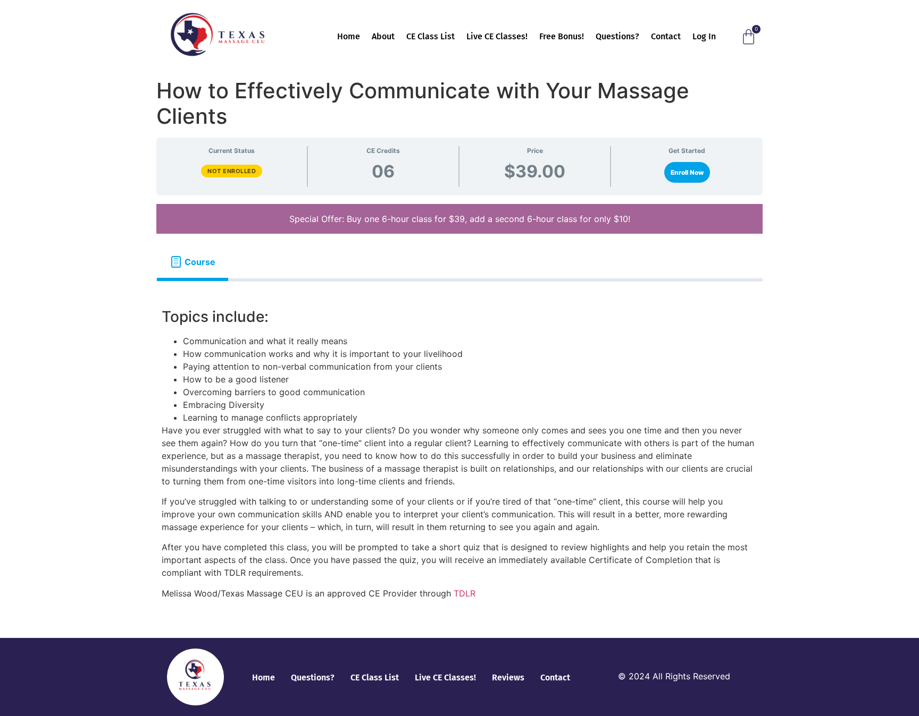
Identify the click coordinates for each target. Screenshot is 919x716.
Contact (666, 36)
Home (348, 36)
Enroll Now (687, 172)
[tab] (192, 262)
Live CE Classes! (497, 36)
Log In (704, 36)
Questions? (617, 36)
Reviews (508, 677)
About (383, 36)
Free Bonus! (561, 36)
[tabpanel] (459, 455)
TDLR (464, 593)
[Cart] (749, 37)
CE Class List (430, 36)
